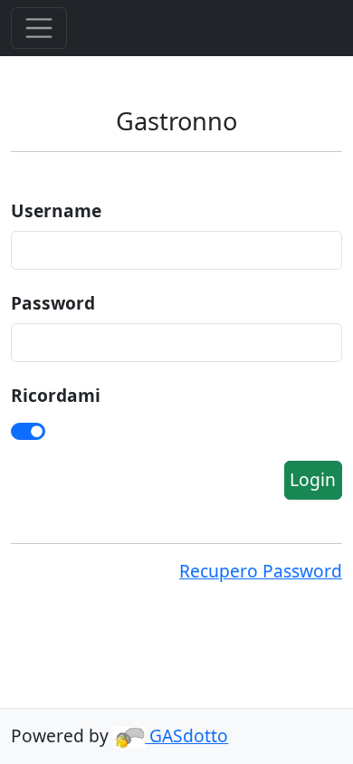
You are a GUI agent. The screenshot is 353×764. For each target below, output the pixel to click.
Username (56, 210)
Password (53, 303)
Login (313, 479)
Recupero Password (260, 571)
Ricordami (55, 395)
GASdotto (186, 735)
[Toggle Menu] (39, 28)
